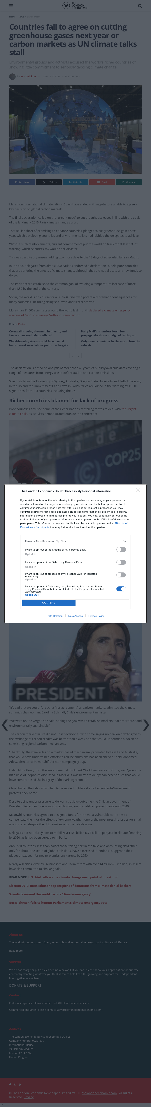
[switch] (121, 549)
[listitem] (75, 541)
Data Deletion (55, 615)
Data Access (75, 615)
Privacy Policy (96, 615)
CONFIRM (49, 602)
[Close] (139, 491)
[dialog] (75, 553)
